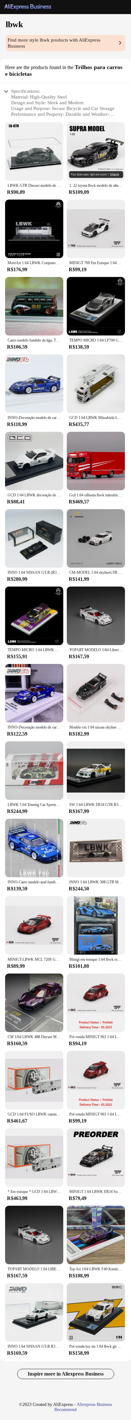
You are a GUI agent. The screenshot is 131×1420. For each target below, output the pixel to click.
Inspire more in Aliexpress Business (66, 1374)
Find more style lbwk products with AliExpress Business (54, 43)
